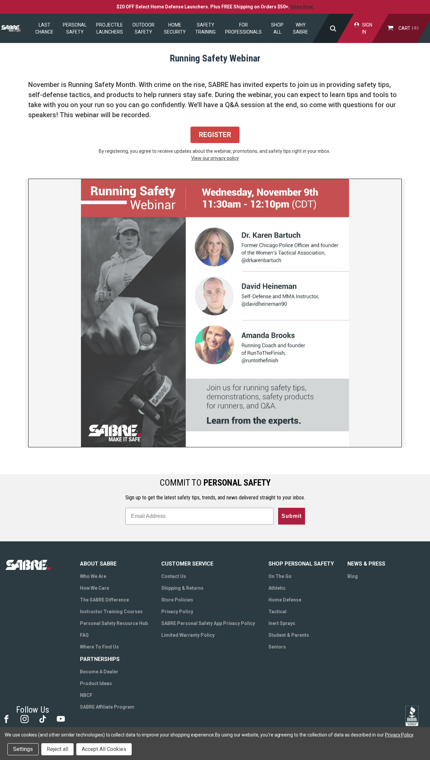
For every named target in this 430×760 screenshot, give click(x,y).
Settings (23, 749)
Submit (292, 516)
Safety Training (205, 28)
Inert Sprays (281, 623)
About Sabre (98, 564)
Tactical (277, 611)
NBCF (86, 695)
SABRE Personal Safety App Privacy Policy (208, 623)
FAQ (84, 635)
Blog (352, 576)
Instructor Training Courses (111, 611)
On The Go (280, 576)
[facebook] (5, 718)
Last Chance (44, 28)
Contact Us (173, 576)
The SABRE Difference (104, 599)
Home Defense (284, 599)
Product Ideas (96, 683)
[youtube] (60, 718)
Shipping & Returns (182, 588)
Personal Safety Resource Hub (114, 623)
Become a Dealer (99, 671)
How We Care (94, 588)
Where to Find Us (99, 647)
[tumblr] (42, 718)
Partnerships (100, 659)
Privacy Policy (177, 611)
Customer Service (187, 564)
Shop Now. (302, 6)
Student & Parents (288, 635)
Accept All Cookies (104, 749)
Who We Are (93, 576)
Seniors (277, 647)
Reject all (57, 749)
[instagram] (24, 718)
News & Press (366, 564)
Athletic (277, 588)
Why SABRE (300, 28)
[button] (215, 135)
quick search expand (333, 28)
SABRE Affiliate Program (107, 707)
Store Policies (177, 599)
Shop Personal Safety (301, 564)
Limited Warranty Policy (188, 635)
